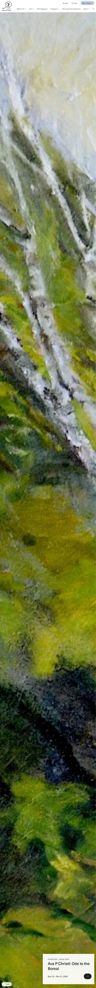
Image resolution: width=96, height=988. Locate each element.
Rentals (65, 3)
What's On (21, 9)
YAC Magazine (42, 9)
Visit (30, 9)
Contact (74, 3)
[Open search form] (93, 9)
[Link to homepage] (7, 6)
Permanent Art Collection (71, 9)
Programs (54, 9)
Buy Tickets (86, 3)
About (85, 9)
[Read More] (68, 969)
